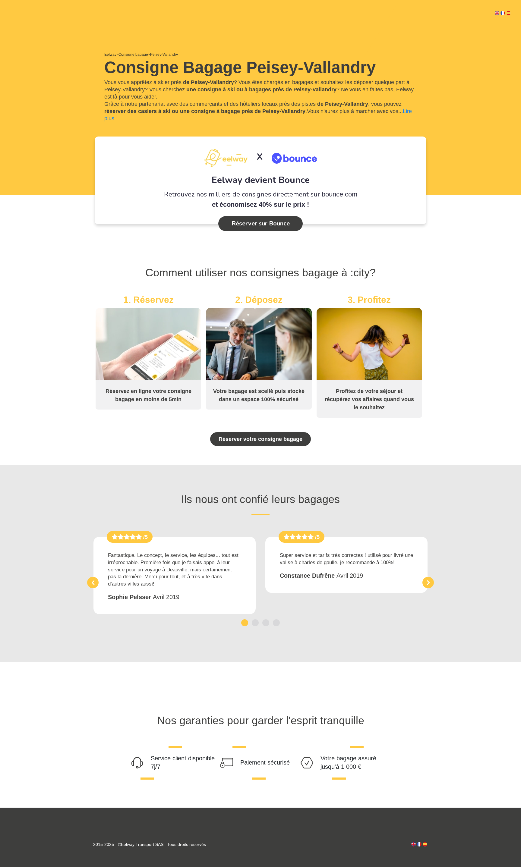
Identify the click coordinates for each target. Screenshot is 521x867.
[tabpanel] (174, 575)
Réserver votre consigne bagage (260, 439)
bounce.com (339, 194)
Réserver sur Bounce (261, 223)
